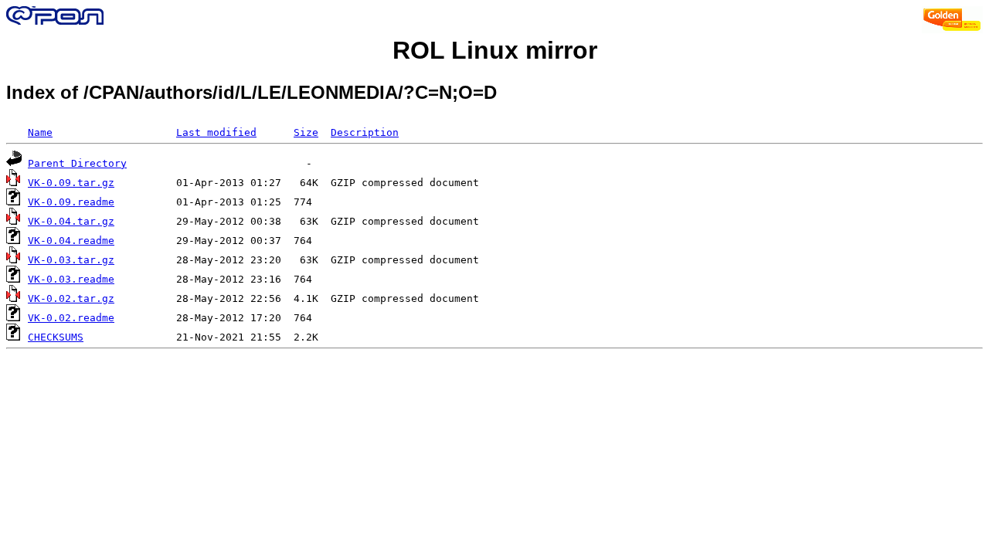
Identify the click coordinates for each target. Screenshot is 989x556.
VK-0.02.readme (71, 318)
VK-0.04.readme (71, 240)
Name (40, 132)
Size (306, 132)
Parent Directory (77, 163)
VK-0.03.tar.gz (71, 260)
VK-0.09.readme (71, 202)
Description (365, 132)
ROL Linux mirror (495, 50)
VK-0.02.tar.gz (71, 298)
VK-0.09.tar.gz (71, 182)
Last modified (216, 132)
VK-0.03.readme (71, 279)
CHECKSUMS (55, 337)
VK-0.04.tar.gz (71, 221)
